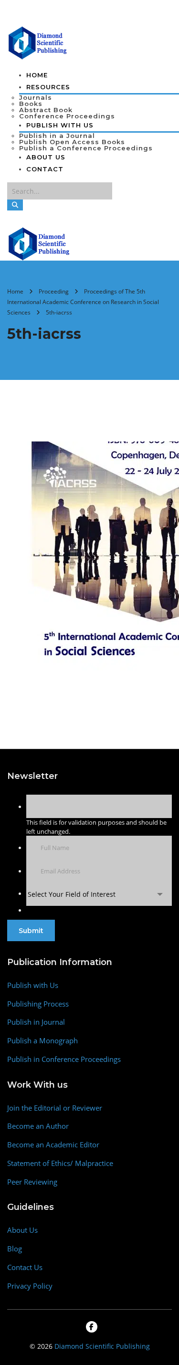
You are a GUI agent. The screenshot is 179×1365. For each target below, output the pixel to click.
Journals (35, 97)
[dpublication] (38, 42)
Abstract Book (46, 110)
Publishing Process (38, 1003)
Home (37, 75)
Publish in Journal (36, 1022)
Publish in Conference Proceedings (64, 1059)
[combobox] (99, 894)
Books (30, 103)
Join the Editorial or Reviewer (54, 1108)
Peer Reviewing (32, 1181)
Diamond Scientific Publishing (102, 1346)
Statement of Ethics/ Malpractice (60, 1163)
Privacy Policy (30, 1286)
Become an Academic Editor (53, 1144)
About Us (45, 157)
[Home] (39, 243)
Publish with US (60, 125)
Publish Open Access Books (72, 142)
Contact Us (24, 1267)
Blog (14, 1248)
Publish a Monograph (42, 1040)
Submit (31, 930)
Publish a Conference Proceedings (86, 148)
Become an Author (38, 1126)
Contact (44, 169)
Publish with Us (32, 985)
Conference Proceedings (67, 116)
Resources (48, 87)
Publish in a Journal (57, 135)
